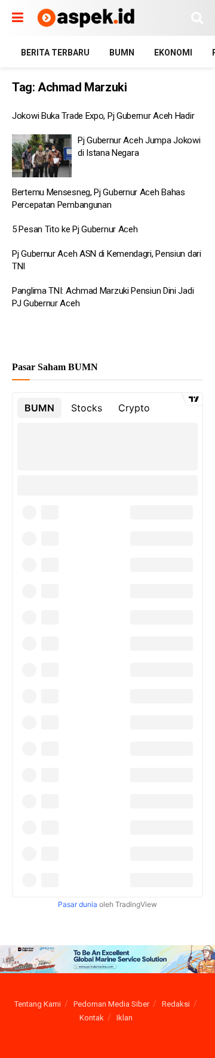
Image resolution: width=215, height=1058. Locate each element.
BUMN (121, 52)
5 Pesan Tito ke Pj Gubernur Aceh (74, 229)
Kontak (91, 1017)
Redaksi (176, 1003)
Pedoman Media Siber (111, 1003)
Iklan (124, 1017)
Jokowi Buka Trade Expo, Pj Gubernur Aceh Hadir (103, 115)
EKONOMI (173, 52)
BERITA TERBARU (55, 52)
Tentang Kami (37, 1003)
